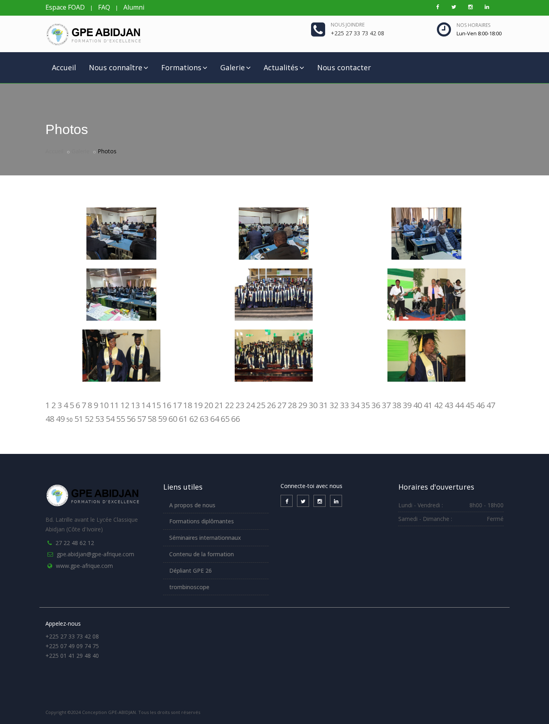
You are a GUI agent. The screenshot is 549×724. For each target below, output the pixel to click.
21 (219, 405)
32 (334, 405)
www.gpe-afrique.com (84, 565)
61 (183, 418)
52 (89, 418)
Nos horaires (473, 25)
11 (114, 405)
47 (490, 405)
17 (177, 405)
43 (449, 405)
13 (135, 405)
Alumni (133, 7)
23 (240, 405)
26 (271, 405)
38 (396, 405)
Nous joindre (348, 24)
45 (469, 405)
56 (131, 418)
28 (292, 405)
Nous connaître (115, 67)
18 (187, 405)
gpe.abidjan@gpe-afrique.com (95, 554)
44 (459, 405)
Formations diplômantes (201, 521)
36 (375, 405)
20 (208, 405)
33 (344, 405)
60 (172, 418)
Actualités (281, 67)
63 (204, 418)
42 (438, 405)
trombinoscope (189, 587)
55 (120, 418)
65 (225, 418)
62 (193, 418)
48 (49, 418)
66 (235, 418)
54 (110, 418)
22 (229, 405)
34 (354, 405)
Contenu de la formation (201, 554)
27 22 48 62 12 (74, 543)
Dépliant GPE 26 (190, 570)
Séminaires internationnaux (205, 537)
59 (162, 418)
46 (480, 405)
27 (281, 405)
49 (60, 418)
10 (104, 405)
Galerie (232, 67)
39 (407, 405)
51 (78, 418)
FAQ (104, 7)
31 (323, 405)
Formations (181, 67)
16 (166, 405)
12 (125, 405)
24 (250, 405)
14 (145, 405)
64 (214, 418)
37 (386, 405)
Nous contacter (344, 67)
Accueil (64, 67)
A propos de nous (192, 505)
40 (417, 405)
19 (198, 405)
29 (302, 405)
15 (156, 405)
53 (99, 418)
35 (365, 405)
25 (260, 405)
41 (428, 405)
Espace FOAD (65, 7)
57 (141, 418)
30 (313, 405)
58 (151, 418)
